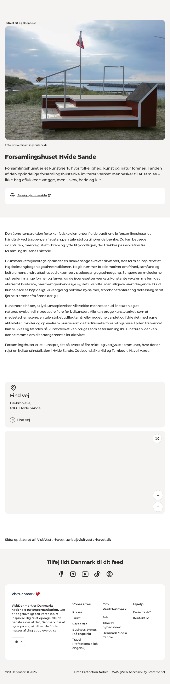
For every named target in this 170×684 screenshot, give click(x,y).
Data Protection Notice (91, 672)
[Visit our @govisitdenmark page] (97, 574)
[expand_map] (157, 438)
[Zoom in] (158, 495)
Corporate (79, 624)
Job (105, 617)
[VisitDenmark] (26, 594)
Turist (76, 618)
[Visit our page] (72, 574)
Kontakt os (141, 618)
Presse (77, 612)
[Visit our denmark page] (60, 574)
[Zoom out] (158, 507)
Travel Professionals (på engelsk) (85, 644)
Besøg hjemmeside (32, 195)
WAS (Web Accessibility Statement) (138, 672)
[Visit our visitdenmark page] (85, 574)
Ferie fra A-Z (142, 612)
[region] (85, 472)
